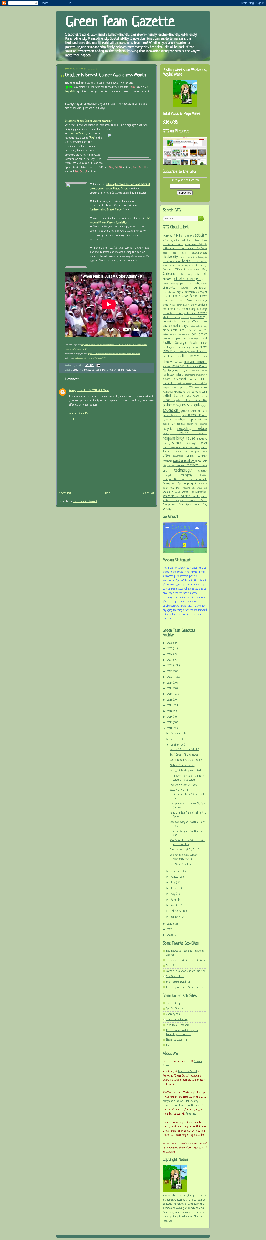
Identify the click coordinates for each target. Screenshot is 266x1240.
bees (168, 253)
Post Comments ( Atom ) (85, 501)
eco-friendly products (195, 305)
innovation (179, 366)
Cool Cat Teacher (175, 1008)
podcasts (168, 419)
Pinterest (191, 1113)
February (176, 911)
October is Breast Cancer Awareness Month (105, 75)
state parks (195, 452)
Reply (72, 419)
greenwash (191, 351)
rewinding (167, 443)
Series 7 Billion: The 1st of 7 (184, 749)
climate (168, 279)
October (175, 745)
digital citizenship (187, 292)
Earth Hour (178, 300)
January (176, 917)
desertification (170, 292)
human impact (195, 361)
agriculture (176, 240)
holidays (179, 362)
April (174, 899)
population (196, 420)
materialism (170, 383)
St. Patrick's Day (180, 452)
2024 (170, 654)
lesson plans (175, 375)
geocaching (182, 338)
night (203, 396)
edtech (202, 313)
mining (175, 388)
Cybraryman (173, 1014)
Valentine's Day (173, 488)
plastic (193, 415)
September (177, 871)
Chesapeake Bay (195, 270)
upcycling (203, 484)
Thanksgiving (190, 475)
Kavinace (73, 413)
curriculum (200, 288)
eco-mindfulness (172, 309)
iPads (189, 366)
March (175, 905)
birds (166, 261)
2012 (170, 722)
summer (191, 456)
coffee (166, 284)
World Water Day (196, 504)
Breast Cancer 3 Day (95, 370)
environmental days (176, 326)
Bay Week (201, 248)
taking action (169, 466)
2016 (170, 700)
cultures (187, 288)
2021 (170, 671)
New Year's (193, 396)
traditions (203, 475)
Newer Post (65, 493)
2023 (170, 660)
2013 (170, 717)
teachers (194, 465)
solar (192, 447)
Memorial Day (201, 383)
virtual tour (202, 488)
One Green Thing (175, 976)
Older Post (148, 493)
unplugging (192, 483)
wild (178, 496)
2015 (170, 705)
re (197, 424)
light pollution (201, 375)
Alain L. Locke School (197, 240)
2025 (170, 648)
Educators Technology (177, 1019)
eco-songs (202, 309)
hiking (205, 356)
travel (185, 479)
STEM (168, 456)
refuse (188, 433)
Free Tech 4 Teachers (177, 1025)
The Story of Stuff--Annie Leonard (184, 987)
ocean (168, 400)
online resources (127, 370)
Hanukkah (170, 356)
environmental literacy (198, 326)
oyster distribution (191, 411)
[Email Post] (97, 365)
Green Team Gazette (120, 22)
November (176, 739)
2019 (170, 683)
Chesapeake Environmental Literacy (185, 960)
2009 (170, 929)
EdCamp (192, 313)
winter (169, 500)
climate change (187, 279)
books (187, 261)
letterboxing (190, 375)
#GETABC (168, 236)
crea (205, 284)
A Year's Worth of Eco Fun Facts (186, 849)
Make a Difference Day (182, 765)
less (165, 375)
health (113, 370)
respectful (202, 433)
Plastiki (203, 415)
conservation (195, 283)
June (174, 888)
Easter (191, 300)
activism (77, 370)
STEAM (204, 452)
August (175, 877)
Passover (176, 415)
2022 (170, 665)
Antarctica (203, 244)
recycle (170, 429)
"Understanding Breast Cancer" (107, 209)
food (194, 334)
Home (107, 493)
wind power (200, 496)
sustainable (201, 461)
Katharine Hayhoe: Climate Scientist (185, 971)
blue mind (175, 261)
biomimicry (193, 257)
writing (167, 509)
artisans (167, 248)
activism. (167, 240)
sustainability (184, 460)
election (169, 317)
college (173, 284)
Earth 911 (171, 965)
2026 (170, 643)
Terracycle (171, 475)
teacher (181, 465)
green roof (194, 347)
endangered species (186, 317)
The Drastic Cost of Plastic (183, 785)
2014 (170, 711)
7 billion (179, 236)
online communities (195, 400)
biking (187, 253)
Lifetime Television (78, 133)
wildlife (187, 496)
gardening (169, 338)
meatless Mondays (186, 383)
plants (184, 415)
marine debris (198, 379)
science (178, 443)
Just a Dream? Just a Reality (186, 760)
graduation (194, 339)
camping (195, 265)
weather (169, 496)
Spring (167, 451)
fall (205, 330)
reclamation (203, 424)
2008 (170, 935)
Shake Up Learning (176, 1039)
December (177, 733)
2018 (170, 688)
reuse (191, 438)
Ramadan (191, 424)
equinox (190, 330)
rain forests (179, 424)
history (169, 362)
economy (181, 313)
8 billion (189, 236)
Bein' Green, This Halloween (185, 754)
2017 (170, 694)
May (173, 894)
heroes (196, 356)
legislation (203, 371)
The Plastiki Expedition (178, 982)
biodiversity (171, 257)
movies (179, 392)
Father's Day (168, 334)
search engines (193, 443)
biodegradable (199, 253)
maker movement (176, 379)
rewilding (202, 439)
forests (202, 334)
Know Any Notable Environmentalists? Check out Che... (187, 794)
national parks (191, 392)
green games (181, 347)
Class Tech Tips (173, 1003)
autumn (176, 248)
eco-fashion (177, 305)
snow (173, 447)
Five (92, 137)
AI (184, 240)
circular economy (186, 274)
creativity (172, 288)
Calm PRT (84, 413)
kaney (72, 390)
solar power (201, 447)
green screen (180, 351)
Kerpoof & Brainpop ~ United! (185, 770)
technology (185, 470)
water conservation (194, 492)
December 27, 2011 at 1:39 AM (93, 390)
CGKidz (179, 269)
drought (202, 292)
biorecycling (202, 257)
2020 (170, 677)
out (192, 405)
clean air (201, 274)
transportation (172, 479)
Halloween (201, 351)
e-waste (168, 296)
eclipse (199, 301)
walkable (178, 492)
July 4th (185, 370)
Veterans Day (190, 488)
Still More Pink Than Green (185, 864)
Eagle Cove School (186, 296)
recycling (187, 428)
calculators (186, 265)
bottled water (199, 261)
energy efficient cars (194, 321)
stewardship (179, 456)
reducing (171, 433)
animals (193, 244)
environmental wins (174, 330)
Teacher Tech (173, 1045)
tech (168, 471)
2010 (170, 924)
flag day (177, 335)
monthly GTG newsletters (192, 387)
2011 (170, 728)
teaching (204, 465)
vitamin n (169, 492)
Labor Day (195, 371)
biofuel (184, 257)
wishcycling (182, 500)
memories (167, 388)
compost (181, 283)
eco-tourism (169, 313)
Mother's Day (169, 392)
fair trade (198, 330)
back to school (188, 248)
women (195, 500)
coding (204, 279)
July (173, 882)
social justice (183, 447)
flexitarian (186, 334)
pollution (181, 420)
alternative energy (175, 244)
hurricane (167, 366)
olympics (179, 400)
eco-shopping (189, 309)
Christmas (170, 274)
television (202, 470)
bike (177, 253)
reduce (202, 428)
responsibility (174, 438)
